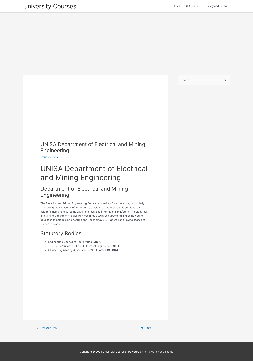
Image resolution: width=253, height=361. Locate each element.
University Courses (49, 6)
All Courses (192, 6)
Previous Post (47, 328)
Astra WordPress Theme (158, 351)
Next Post (146, 328)
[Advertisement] (126, 41)
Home (176, 6)
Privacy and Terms (216, 6)
